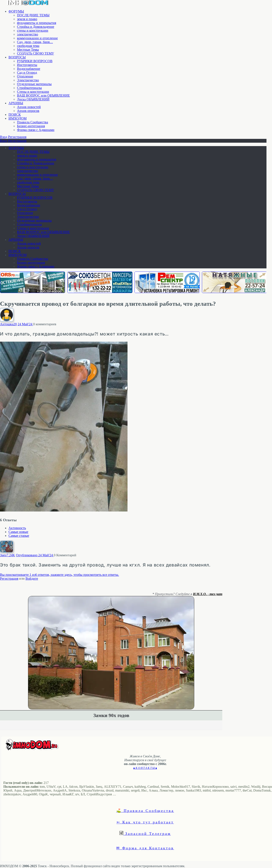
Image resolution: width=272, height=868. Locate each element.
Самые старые (18, 535)
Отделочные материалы (34, 84)
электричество (27, 34)
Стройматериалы (29, 88)
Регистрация (17, 137)
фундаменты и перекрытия (36, 23)
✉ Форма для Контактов (145, 847)
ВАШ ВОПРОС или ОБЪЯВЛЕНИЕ (43, 95)
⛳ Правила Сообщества (145, 810)
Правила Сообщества (32, 122)
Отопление (25, 76)
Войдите (32, 578)
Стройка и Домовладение (35, 26)
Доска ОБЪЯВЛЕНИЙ (33, 99)
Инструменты (27, 65)
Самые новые (18, 532)
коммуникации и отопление (37, 38)
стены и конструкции (32, 30)
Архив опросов (28, 111)
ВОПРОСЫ (17, 57)
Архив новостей (29, 107)
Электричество (28, 80)
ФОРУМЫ (16, 11)
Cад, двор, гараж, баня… (35, 42)
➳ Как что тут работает (145, 821)
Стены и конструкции (33, 91)
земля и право (27, 19)
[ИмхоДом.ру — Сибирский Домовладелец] (27, 4)
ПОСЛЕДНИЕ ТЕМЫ (33, 15)
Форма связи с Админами (35, 130)
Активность (17, 528)
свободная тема (28, 46)
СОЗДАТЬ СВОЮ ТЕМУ (35, 53)
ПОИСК (14, 114)
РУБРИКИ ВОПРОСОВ (34, 61)
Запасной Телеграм (147, 833)
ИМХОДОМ (17, 118)
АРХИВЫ (15, 103)
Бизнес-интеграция (31, 126)
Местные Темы (28, 49)
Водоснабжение (28, 68)
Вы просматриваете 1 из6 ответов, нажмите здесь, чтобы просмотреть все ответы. (59, 574)
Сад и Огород (27, 72)
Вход (3, 137)
